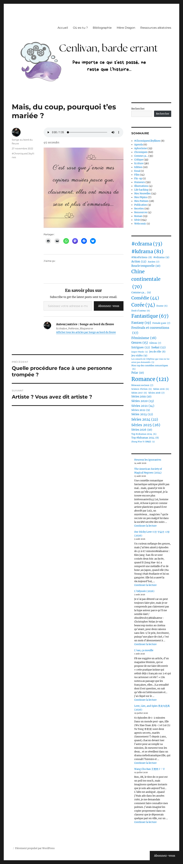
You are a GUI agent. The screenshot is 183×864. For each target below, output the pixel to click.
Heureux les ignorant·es (147, 459)
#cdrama (146, 244)
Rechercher (138, 108)
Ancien (153, 261)
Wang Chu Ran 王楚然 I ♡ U (149, 769)
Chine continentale (145, 279)
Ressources (140, 212)
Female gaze (161, 323)
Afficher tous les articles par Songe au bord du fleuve (86, 332)
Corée (143, 305)
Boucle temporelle (145, 266)
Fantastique (150, 316)
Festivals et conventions (150, 330)
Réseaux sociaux (142, 385)
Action (138, 261)
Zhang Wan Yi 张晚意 (143, 442)
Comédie (145, 297)
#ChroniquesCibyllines (147, 140)
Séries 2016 (161, 389)
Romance (150, 379)
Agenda (138, 144)
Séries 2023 (142, 414)
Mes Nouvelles (142, 193)
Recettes (139, 208)
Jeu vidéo (139, 355)
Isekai (158, 347)
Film (136, 174)
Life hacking (141, 189)
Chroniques (140, 152)
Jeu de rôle (157, 351)
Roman (138, 216)
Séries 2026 (141, 429)
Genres (139, 343)
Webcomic (140, 223)
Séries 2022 (140, 410)
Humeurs (139, 182)
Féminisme (143, 338)
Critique (138, 159)
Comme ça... (141, 292)
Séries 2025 (145, 425)
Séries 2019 (141, 396)
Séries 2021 (142, 406)
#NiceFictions (141, 257)
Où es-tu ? (80, 27)
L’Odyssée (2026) (144, 591)
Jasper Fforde (139, 352)
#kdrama (147, 251)
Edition (138, 167)
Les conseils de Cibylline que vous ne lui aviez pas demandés (150, 360)
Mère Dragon (126, 27)
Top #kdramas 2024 (145, 437)
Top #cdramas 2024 (143, 434)
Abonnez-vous (108, 306)
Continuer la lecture (145, 525)
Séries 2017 (139, 393)
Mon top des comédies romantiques (149, 367)
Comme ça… (141, 155)
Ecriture (138, 163)
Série (137, 219)
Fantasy (141, 323)
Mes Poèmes (141, 201)
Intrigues (140, 347)
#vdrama (161, 257)
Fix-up (138, 178)
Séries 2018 (156, 392)
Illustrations (141, 186)
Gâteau (155, 343)
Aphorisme (140, 148)
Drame (161, 306)
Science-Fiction (141, 389)
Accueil (63, 27)
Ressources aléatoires (155, 27)
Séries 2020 (142, 401)
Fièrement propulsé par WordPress (35, 848)
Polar (137, 372)
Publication (140, 204)
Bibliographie (102, 27)
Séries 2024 (144, 419)
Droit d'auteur (140, 310)
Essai (137, 170)
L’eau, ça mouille (143, 650)
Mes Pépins (140, 197)
